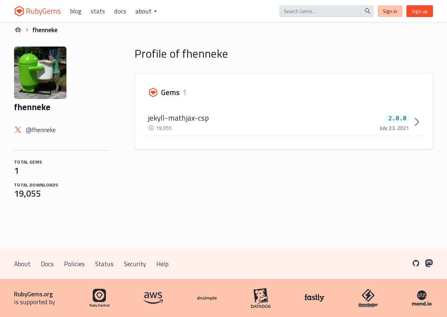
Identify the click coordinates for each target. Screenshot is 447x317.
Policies (74, 263)
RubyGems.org (33, 294)
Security (135, 263)
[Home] (18, 30)
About (22, 263)
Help (162, 263)
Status (104, 263)
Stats (98, 11)
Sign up (420, 11)
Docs (120, 11)
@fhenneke (41, 129)
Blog (75, 11)
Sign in (390, 11)
